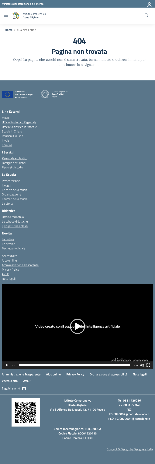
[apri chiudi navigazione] (6, 15)
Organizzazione (11, 194)
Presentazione (11, 180)
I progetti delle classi (15, 226)
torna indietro (100, 59)
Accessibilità (9, 256)
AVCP (5, 274)
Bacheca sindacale (13, 248)
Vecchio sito (10, 380)
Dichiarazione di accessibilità (108, 374)
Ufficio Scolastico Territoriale (19, 127)
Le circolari (8, 243)
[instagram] (24, 388)
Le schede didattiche (15, 221)
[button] (77, 326)
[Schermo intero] (148, 365)
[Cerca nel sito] (146, 15)
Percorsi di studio (12, 167)
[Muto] (142, 365)
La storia (7, 203)
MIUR (5, 117)
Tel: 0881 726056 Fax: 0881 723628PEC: (129, 405)
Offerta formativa (13, 217)
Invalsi (6, 140)
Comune (7, 145)
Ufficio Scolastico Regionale (19, 122)
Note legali (9, 278)
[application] (77, 326)
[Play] (7, 365)
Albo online (53, 374)
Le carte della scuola (15, 190)
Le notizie (8, 239)
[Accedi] (149, 4)
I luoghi (6, 185)
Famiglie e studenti (14, 162)
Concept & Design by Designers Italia (130, 449)
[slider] (74, 365)
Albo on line (9, 260)
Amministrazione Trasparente (20, 265)
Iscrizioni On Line (12, 136)
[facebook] (19, 388)
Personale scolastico (14, 158)
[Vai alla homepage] (16, 15)
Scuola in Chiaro (12, 131)
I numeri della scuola (15, 199)
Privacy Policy (10, 269)
